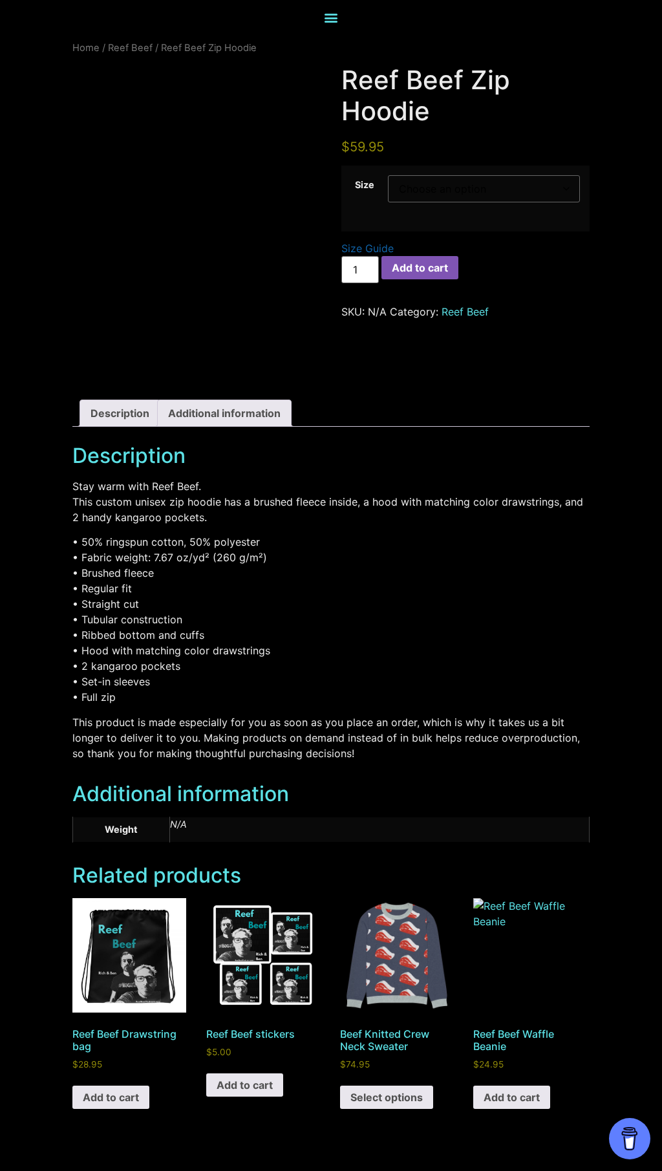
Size (364, 184)
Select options (386, 1097)
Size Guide (367, 248)
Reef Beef (130, 48)
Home (86, 48)
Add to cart (420, 267)
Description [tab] (120, 413)
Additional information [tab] (224, 413)
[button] (331, 17)
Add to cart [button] (111, 1097)
